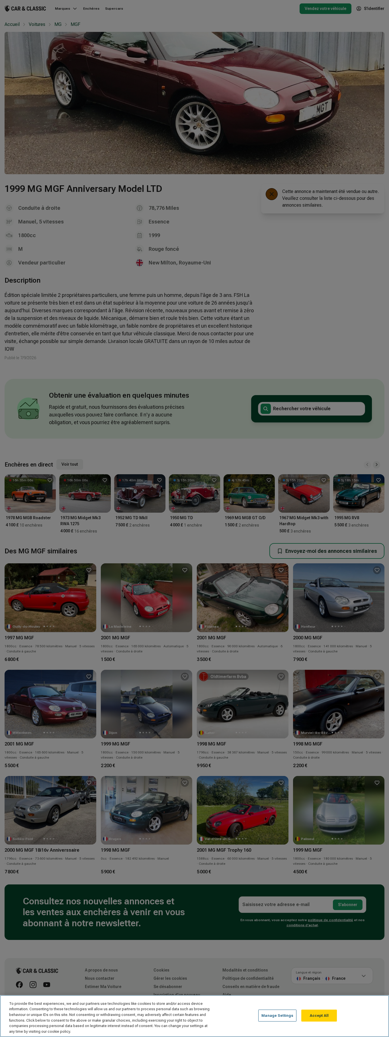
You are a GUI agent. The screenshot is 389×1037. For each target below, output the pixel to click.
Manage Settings (277, 1015)
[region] (194, 1016)
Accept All (319, 1015)
